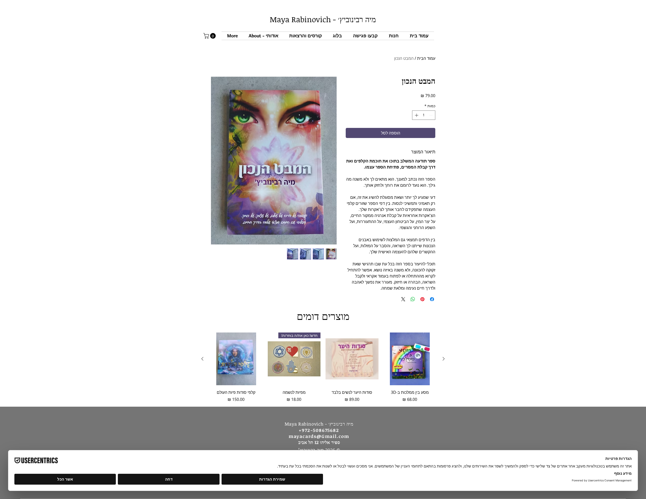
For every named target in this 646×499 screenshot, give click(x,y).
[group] (323, 367)
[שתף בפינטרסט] (422, 299)
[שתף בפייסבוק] (432, 299)
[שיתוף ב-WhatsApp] (413, 299)
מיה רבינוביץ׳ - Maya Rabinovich (323, 19)
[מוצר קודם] (444, 359)
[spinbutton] (423, 115)
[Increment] (416, 115)
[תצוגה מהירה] (410, 358)
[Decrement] (431, 115)
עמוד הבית (426, 58)
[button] (305, 36)
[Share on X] (403, 299)
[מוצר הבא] (202, 359)
